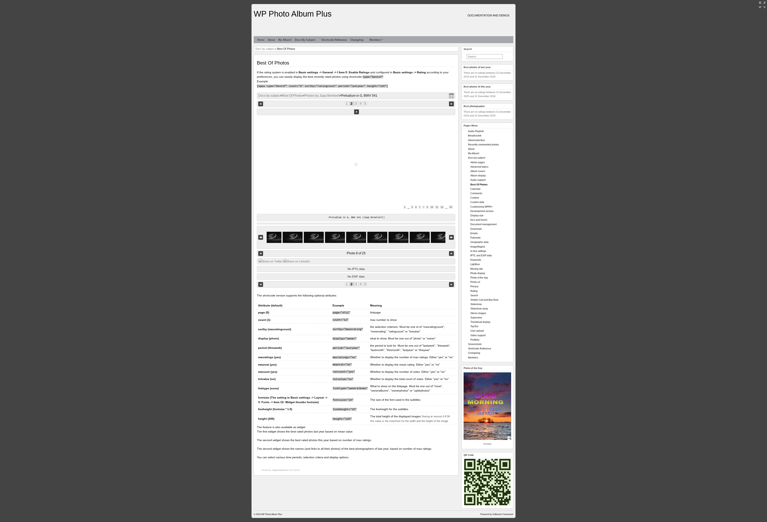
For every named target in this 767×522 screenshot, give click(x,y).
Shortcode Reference (334, 39)
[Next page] (451, 103)
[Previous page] (260, 103)
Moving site (476, 268)
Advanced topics (479, 166)
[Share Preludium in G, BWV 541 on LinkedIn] (296, 261)
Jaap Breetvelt (279, 470)
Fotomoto (475, 237)
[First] (260, 237)
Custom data (477, 202)
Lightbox (475, 264)
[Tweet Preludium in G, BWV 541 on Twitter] (271, 261)
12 (442, 207)
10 (431, 207)
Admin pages (477, 162)
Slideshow (476, 304)
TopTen (474, 326)
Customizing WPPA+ (481, 206)
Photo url (475, 282)
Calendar (475, 189)
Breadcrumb (474, 135)
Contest (474, 197)
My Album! (285, 39)
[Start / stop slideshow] (356, 111)
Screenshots (475, 344)
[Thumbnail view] (451, 95)
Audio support (478, 180)
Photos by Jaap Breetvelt (322, 95)
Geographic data (479, 242)
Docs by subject (305, 39)
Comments (476, 193)
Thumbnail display (480, 322)
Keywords (475, 260)
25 (450, 207)
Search (474, 295)
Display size (477, 215)
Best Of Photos (292, 95)
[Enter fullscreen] (762, 5)
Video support (478, 335)
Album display (478, 175)
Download (476, 229)
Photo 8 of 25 (356, 253)
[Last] (451, 237)
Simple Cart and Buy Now (484, 299)
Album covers (477, 171)
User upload (477, 330)
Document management (483, 224)
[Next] (451, 253)
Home (260, 39)
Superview (476, 317)
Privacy (474, 286)
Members (473, 357)
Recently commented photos (483, 144)
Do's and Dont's (478, 220)
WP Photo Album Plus (293, 13)
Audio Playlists (476, 131)
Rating (474, 291)
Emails (474, 233)
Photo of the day (479, 277)
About (271, 39)
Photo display (477, 273)
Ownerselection (476, 140)
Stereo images (478, 313)
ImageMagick (477, 246)
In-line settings (478, 251)
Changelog (357, 39)
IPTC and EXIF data (481, 255)
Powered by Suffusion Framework (496, 514)
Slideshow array (479, 308)
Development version (482, 211)
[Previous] (260, 253)
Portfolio (474, 339)
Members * (376, 39)
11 (437, 207)
